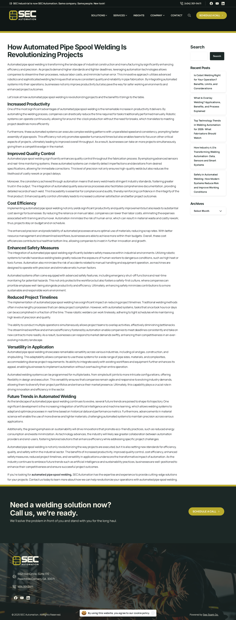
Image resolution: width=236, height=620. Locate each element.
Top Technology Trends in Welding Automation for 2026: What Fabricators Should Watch (207, 129)
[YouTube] (217, 3)
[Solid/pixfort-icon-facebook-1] (16, 598)
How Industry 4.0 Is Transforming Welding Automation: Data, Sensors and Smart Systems (207, 156)
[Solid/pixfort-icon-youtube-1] (22, 598)
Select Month (201, 210)
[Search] (189, 15)
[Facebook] (211, 3)
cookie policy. (142, 613)
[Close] (153, 613)
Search (197, 46)
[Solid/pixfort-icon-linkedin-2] (28, 598)
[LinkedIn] (223, 3)
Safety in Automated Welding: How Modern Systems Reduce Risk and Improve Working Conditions (206, 183)
